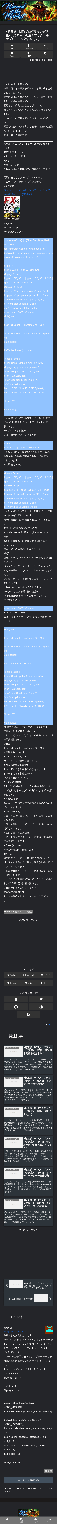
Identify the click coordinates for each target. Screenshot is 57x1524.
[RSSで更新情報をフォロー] (28, 1014)
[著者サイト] (16, 999)
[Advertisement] (28, 70)
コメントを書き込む (28, 1480)
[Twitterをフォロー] (41, 999)
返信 (49, 1470)
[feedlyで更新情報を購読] (41, 1006)
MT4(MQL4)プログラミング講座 (19, 911)
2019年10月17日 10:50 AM (15, 1331)
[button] (49, 744)
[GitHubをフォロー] (16, 1006)
